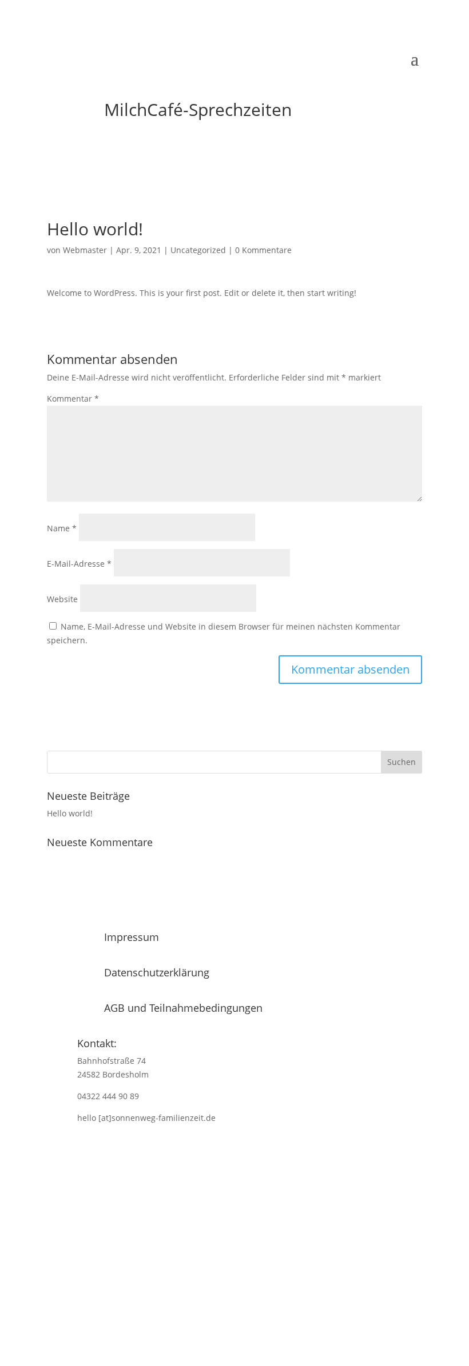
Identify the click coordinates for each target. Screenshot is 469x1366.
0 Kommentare (263, 250)
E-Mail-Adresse (79, 563)
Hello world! (70, 813)
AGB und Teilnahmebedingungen (183, 1008)
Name (62, 528)
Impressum (131, 937)
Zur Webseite (230, 1305)
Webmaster (85, 250)
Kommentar (73, 398)
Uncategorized (198, 250)
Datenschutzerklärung (156, 972)
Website (62, 599)
